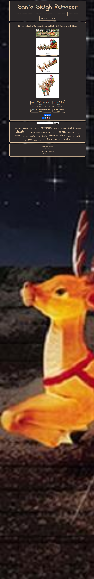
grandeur (33, 136)
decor (36, 128)
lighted (17, 135)
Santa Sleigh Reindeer (48, 146)
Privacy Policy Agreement (48, 151)
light (35, 140)
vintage (53, 135)
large (25, 140)
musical (71, 132)
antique (78, 132)
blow (49, 139)
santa (62, 131)
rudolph (78, 136)
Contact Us (47, 149)
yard (30, 139)
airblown (27, 132)
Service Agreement (47, 154)
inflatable (45, 131)
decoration (27, 128)
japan (69, 136)
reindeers (54, 132)
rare (33, 132)
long (40, 140)
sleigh (20, 131)
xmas (38, 132)
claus (62, 135)
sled (44, 140)
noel (73, 136)
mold (71, 128)
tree (39, 136)
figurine (44, 136)
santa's (57, 140)
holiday (63, 128)
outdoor (17, 128)
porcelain (25, 136)
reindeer (67, 139)
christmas (46, 127)
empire (56, 128)
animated (78, 128)
